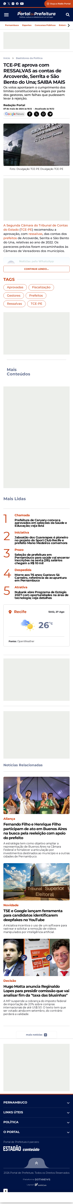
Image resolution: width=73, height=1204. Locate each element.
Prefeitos (36, 295)
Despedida (23, 570)
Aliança (9, 818)
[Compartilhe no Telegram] (50, 114)
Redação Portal (14, 105)
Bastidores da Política (29, 58)
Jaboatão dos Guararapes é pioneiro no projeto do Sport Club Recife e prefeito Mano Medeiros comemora (41, 540)
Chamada (22, 515)
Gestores (13, 295)
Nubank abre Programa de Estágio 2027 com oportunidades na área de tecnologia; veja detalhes (41, 595)
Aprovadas (15, 287)
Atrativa (21, 587)
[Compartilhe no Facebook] (29, 114)
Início (6, 58)
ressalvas (35, 234)
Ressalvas (14, 304)
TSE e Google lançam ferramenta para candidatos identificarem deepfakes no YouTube (32, 915)
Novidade (11, 905)
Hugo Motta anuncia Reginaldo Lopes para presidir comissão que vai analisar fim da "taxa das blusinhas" (36, 991)
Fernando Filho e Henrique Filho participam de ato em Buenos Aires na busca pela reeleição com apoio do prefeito (35, 831)
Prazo (19, 549)
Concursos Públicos (45, 25)
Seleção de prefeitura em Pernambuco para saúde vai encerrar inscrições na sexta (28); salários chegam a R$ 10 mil (42, 559)
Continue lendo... (36, 268)
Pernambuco (12, 25)
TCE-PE (26, 230)
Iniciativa (22, 532)
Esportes (26, 25)
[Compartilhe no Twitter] (36, 114)
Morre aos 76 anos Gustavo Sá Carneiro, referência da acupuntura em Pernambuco (41, 578)
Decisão (9, 980)
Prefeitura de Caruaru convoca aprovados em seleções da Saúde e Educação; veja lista (41, 523)
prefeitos (10, 238)
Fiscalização (41, 287)
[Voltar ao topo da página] (36, 1163)
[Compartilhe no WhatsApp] (43, 114)
